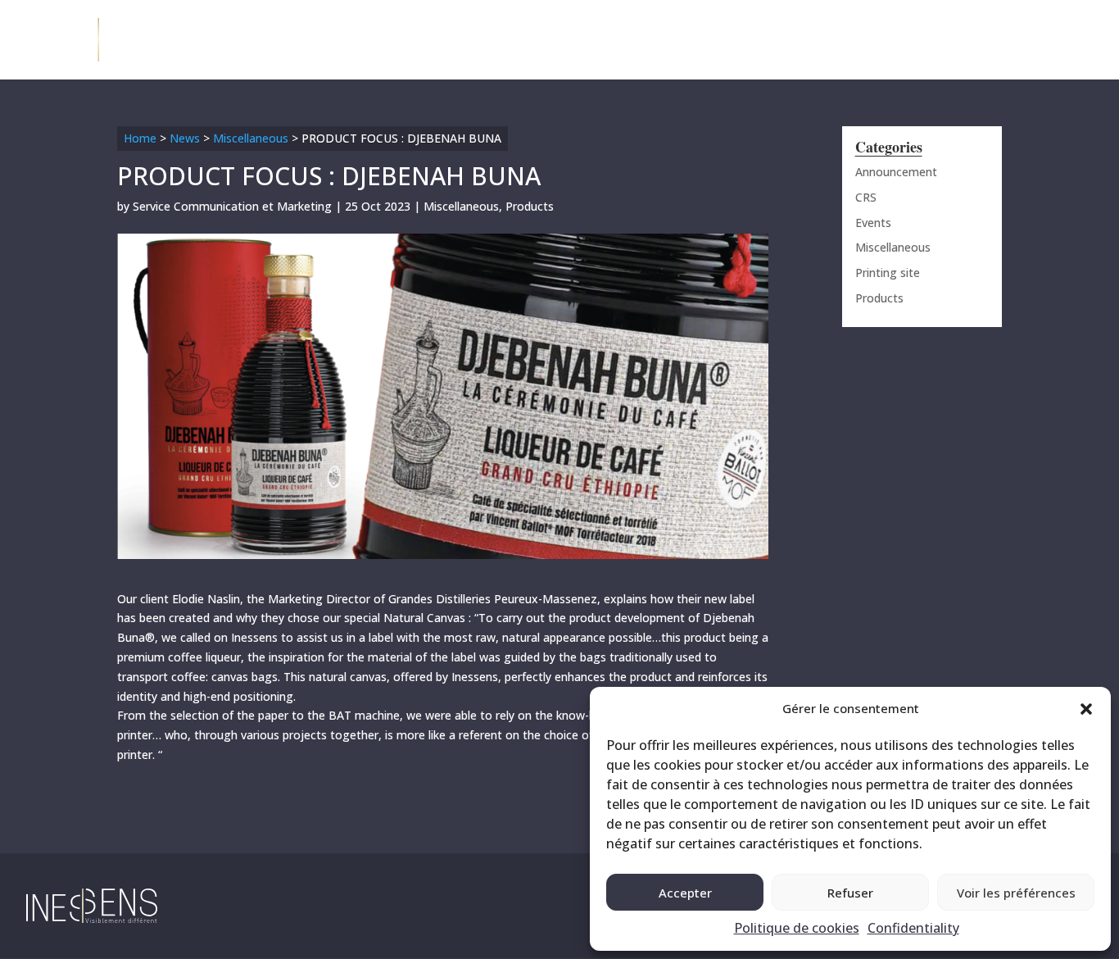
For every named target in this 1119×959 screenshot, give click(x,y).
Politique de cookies (796, 928)
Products (529, 206)
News (185, 138)
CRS (866, 197)
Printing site (887, 272)
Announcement (896, 172)
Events (873, 222)
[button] (1086, 709)
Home (140, 138)
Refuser (850, 892)
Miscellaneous (250, 138)
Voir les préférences (1016, 892)
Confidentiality (913, 928)
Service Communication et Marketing (232, 206)
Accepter (685, 892)
